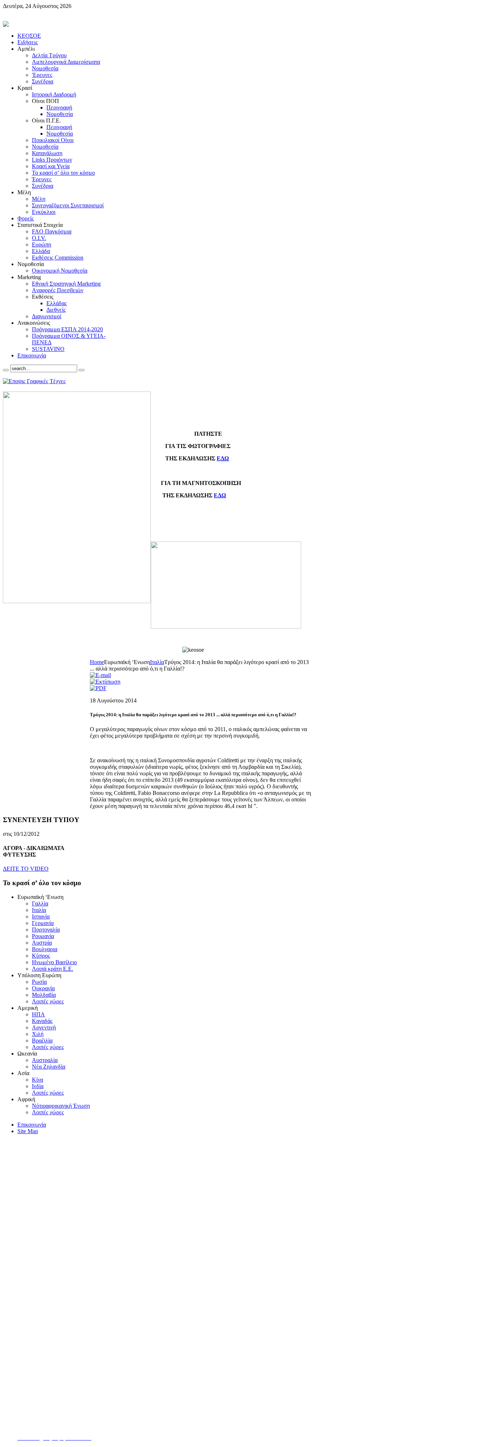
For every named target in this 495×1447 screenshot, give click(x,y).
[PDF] (98, 688)
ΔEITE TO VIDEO (26, 869)
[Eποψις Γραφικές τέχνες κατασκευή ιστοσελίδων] (34, 381)
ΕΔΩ (223, 458)
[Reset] (81, 370)
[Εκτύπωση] (105, 682)
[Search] (6, 370)
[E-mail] (100, 675)
